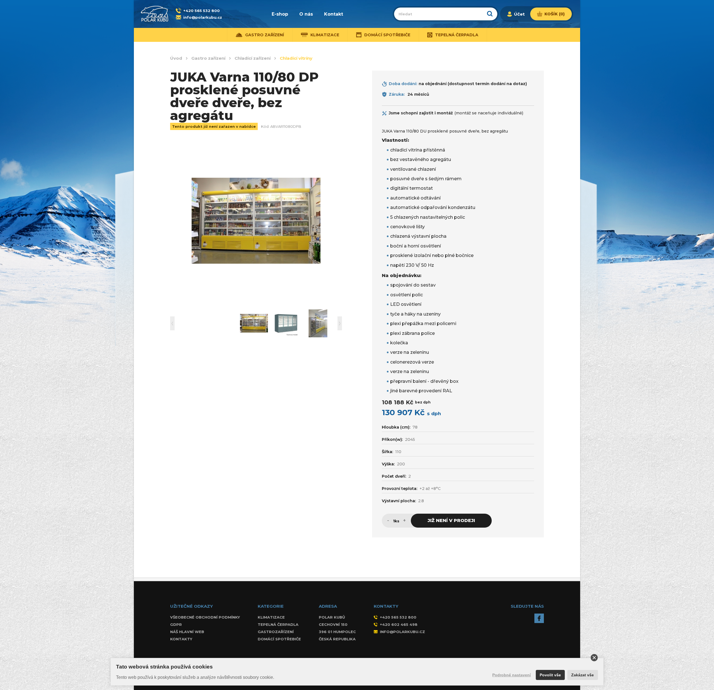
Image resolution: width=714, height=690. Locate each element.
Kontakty (181, 639)
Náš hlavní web (187, 631)
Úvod (176, 58)
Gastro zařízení (208, 58)
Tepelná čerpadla (278, 624)
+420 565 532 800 (201, 10)
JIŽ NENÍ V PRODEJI (451, 520)
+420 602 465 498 (399, 624)
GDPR (176, 624)
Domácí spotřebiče (279, 639)
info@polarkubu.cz (202, 17)
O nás (306, 14)
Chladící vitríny (296, 58)
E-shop (280, 14)
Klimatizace (271, 617)
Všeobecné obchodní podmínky (205, 617)
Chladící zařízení (253, 58)
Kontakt (333, 14)
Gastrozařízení (276, 631)
